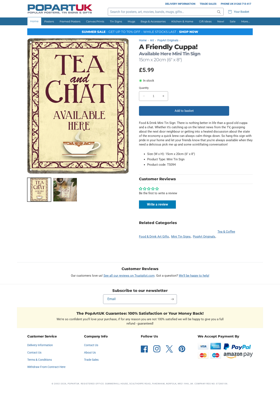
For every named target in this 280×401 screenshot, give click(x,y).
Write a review (157, 204)
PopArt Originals (204, 236)
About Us (90, 352)
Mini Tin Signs (181, 236)
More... (245, 21)
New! (220, 21)
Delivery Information (180, 3)
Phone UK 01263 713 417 (236, 3)
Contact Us (34, 352)
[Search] (218, 12)
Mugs (131, 21)
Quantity (144, 87)
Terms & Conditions (39, 359)
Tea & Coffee (226, 231)
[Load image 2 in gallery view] (65, 190)
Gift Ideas (205, 21)
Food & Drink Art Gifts (154, 236)
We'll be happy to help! (194, 275)
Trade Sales (208, 3)
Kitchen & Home (182, 21)
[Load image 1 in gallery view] (39, 190)
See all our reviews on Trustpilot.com (129, 275)
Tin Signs (116, 21)
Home (34, 21)
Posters (49, 21)
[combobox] (165, 12)
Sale (233, 21)
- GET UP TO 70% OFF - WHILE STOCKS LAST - (140, 32)
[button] (239, 12)
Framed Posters (70, 21)
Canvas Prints (95, 21)
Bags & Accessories (153, 21)
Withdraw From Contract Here (46, 367)
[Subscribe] (172, 299)
